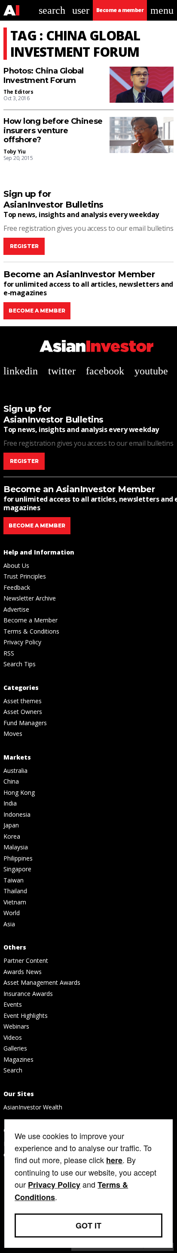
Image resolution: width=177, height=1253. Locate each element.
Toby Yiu (14, 151)
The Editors (18, 91)
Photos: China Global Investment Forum (43, 76)
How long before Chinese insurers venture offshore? (53, 130)
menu (162, 10)
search (52, 10)
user (80, 10)
